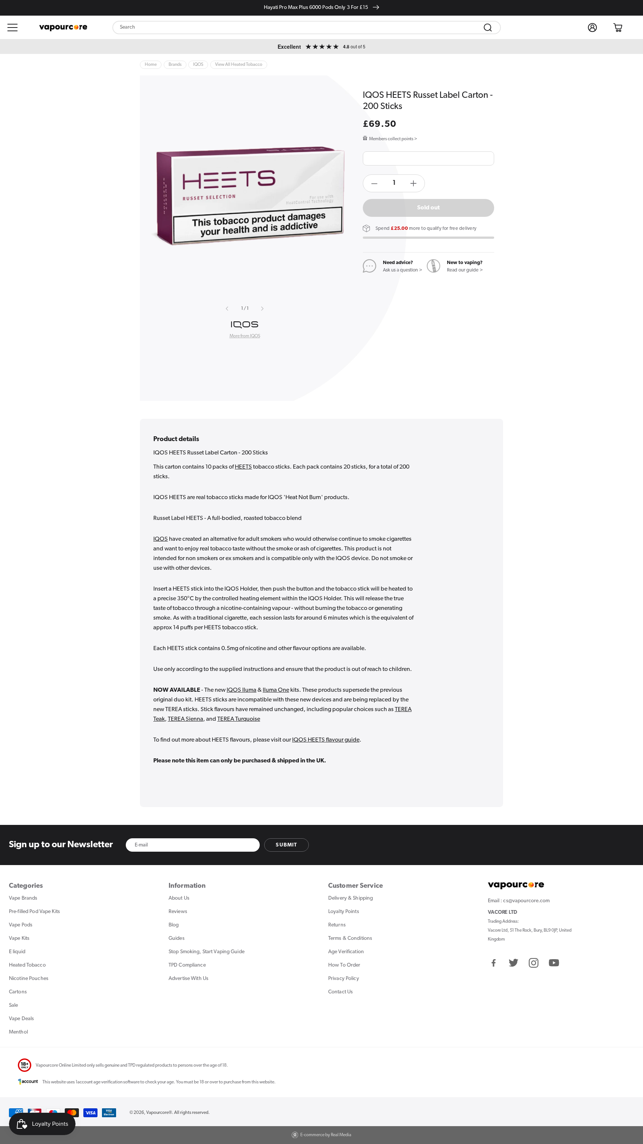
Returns (337, 925)
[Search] (488, 27)
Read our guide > (465, 270)
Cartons (18, 992)
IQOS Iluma (241, 690)
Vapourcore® (159, 1113)
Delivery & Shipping (350, 898)
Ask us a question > (402, 270)
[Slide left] (227, 309)
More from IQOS (245, 336)
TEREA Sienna (185, 719)
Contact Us (340, 992)
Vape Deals (21, 1019)
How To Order (344, 965)
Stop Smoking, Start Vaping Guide (206, 952)
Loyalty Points (343, 912)
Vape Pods (20, 925)
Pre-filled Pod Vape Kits (34, 912)
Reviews (178, 912)
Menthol (18, 1032)
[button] (13, 27)
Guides (177, 938)
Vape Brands (23, 898)
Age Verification (346, 952)
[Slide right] (262, 309)
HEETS (243, 467)
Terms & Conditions (350, 938)
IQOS (160, 539)
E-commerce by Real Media (325, 1135)
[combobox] (306, 27)
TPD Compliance (187, 965)
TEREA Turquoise (238, 719)
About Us (179, 898)
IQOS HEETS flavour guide (325, 740)
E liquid (17, 952)
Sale (13, 1005)
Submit (286, 845)
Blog (174, 925)
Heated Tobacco (27, 965)
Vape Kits (19, 938)
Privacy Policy (343, 978)
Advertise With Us (188, 978)
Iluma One (276, 690)
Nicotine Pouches (28, 978)
